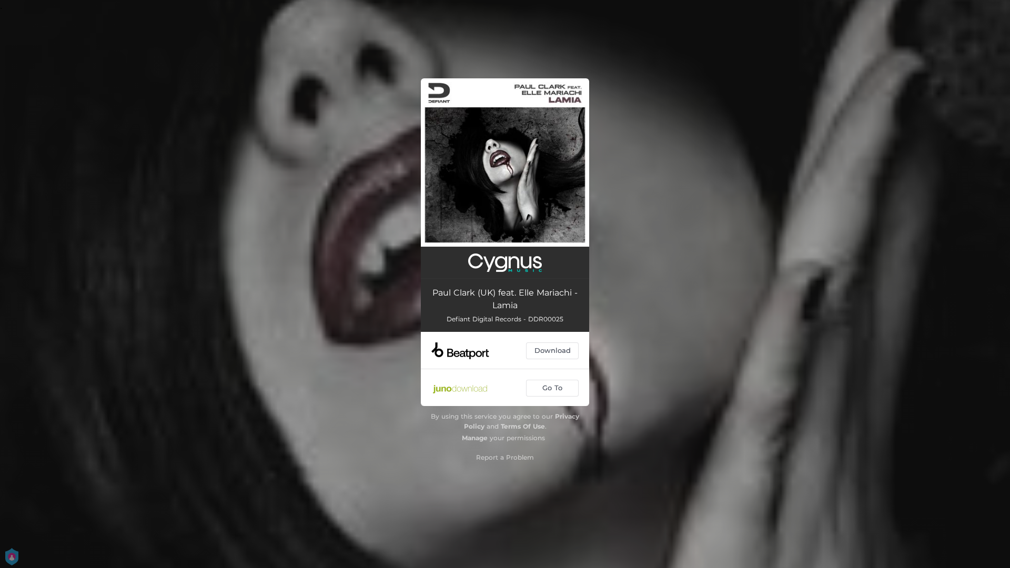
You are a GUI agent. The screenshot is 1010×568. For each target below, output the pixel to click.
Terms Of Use (523, 426)
